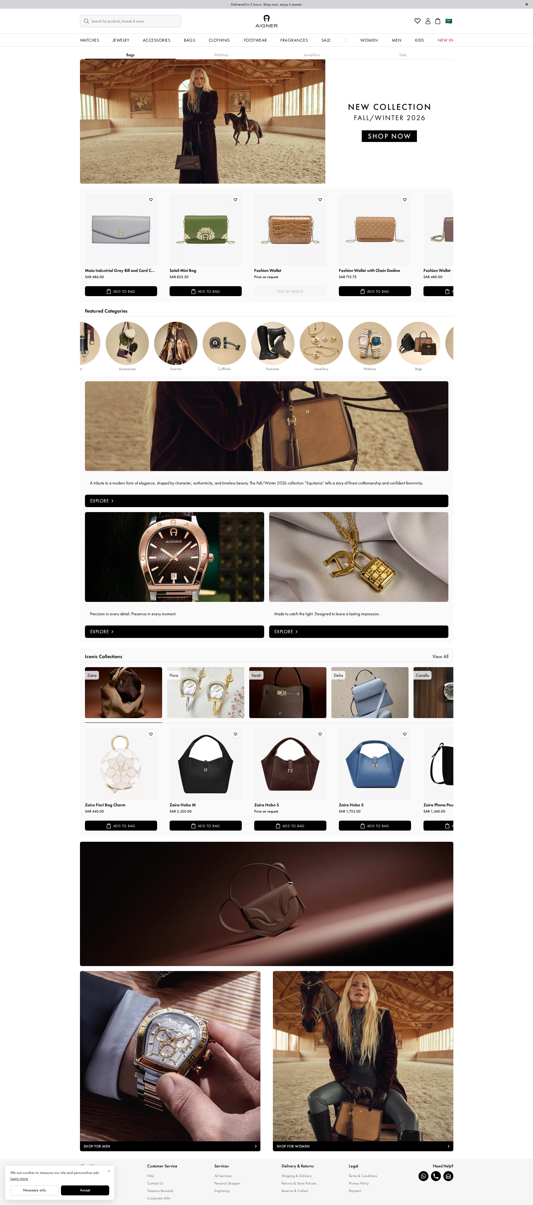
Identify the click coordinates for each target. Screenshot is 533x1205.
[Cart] (438, 21)
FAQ (150, 1175)
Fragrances (294, 40)
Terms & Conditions (363, 1175)
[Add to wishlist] (151, 200)
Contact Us (155, 1183)
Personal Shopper (227, 1183)
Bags (189, 40)
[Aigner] (266, 21)
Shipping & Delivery (297, 1175)
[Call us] (436, 1176)
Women (369, 40)
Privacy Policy (359, 1183)
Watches (89, 40)
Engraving (221, 1190)
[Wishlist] (417, 21)
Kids (419, 40)
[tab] (123, 695)
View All (440, 656)
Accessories (157, 40)
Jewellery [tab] (312, 54)
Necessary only (34, 1190)
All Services (222, 1175)
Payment (355, 1190)
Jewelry (121, 40)
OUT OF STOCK (290, 291)
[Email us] (448, 1176)
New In (445, 40)
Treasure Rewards (160, 1190)
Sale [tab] (403, 54)
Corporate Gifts (158, 1198)
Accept (85, 1190)
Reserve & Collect (295, 1190)
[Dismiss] (526, 4)
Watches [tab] (221, 54)
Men (397, 40)
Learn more (19, 1178)
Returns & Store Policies (299, 1183)
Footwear (255, 40)
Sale (326, 40)
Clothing (219, 40)
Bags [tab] (130, 54)
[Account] (428, 21)
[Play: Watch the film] (266, 904)
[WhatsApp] (423, 1176)
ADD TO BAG (124, 291)
